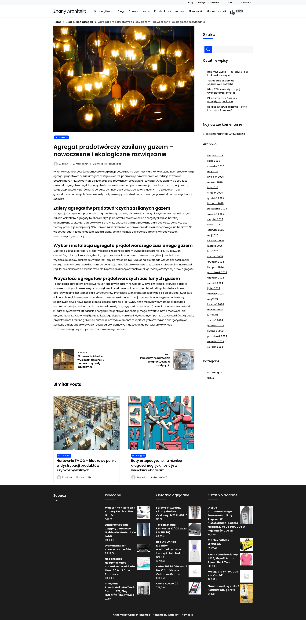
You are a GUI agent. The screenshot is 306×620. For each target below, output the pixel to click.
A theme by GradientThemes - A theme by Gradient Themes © (153, 615)
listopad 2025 (215, 203)
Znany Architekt (69, 11)
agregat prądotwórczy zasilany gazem (77, 176)
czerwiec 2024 (215, 293)
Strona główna (103, 11)
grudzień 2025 (215, 198)
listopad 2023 (215, 331)
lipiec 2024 (213, 288)
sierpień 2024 (215, 283)
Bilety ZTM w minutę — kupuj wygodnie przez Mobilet (223, 91)
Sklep (230, 2)
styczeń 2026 (215, 192)
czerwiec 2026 (215, 166)
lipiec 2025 (213, 224)
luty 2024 (212, 315)
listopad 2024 (215, 267)
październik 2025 (217, 208)
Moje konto (216, 2)
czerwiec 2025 (215, 229)
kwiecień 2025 (215, 240)
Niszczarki (195, 11)
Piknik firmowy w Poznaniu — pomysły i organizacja (223, 99)
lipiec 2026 (213, 160)
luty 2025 (212, 251)
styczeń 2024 (215, 320)
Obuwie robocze (138, 11)
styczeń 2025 (215, 256)
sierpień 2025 (215, 219)
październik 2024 (217, 272)
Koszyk (201, 2)
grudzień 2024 (215, 261)
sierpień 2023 (215, 347)
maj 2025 (212, 235)
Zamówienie (244, 2)
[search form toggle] (250, 11)
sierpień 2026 (215, 155)
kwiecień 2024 (215, 304)
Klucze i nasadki (217, 11)
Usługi (210, 378)
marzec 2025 (215, 245)
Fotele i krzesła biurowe (169, 11)
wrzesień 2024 (215, 277)
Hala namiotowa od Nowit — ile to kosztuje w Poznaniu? (227, 108)
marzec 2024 (215, 309)
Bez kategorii (61, 137)
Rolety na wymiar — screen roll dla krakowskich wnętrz (227, 73)
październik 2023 (217, 336)
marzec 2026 (215, 182)
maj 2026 (212, 171)
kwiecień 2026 (215, 176)
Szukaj (210, 34)
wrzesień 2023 (215, 341)
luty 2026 (212, 187)
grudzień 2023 (215, 325)
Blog (190, 2)
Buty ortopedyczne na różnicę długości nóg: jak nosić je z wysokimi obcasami (156, 465)
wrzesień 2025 (215, 214)
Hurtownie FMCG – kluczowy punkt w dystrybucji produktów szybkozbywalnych (86, 465)
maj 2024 (212, 299)
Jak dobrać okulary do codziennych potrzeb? (220, 82)
